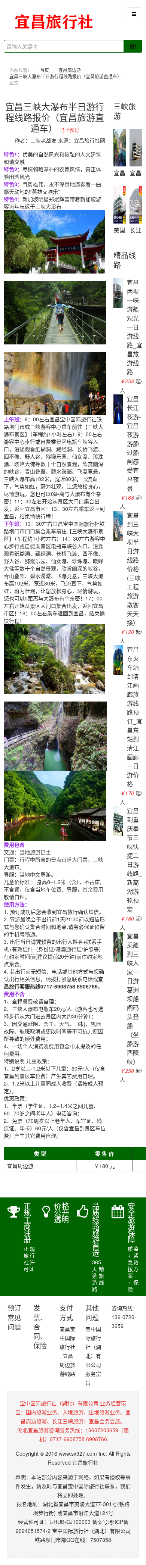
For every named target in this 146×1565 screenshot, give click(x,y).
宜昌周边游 (69, 70)
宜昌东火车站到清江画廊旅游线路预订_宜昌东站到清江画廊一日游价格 (134, 716)
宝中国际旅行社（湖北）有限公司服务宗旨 (93, 1355)
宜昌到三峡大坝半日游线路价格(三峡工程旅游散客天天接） (134, 569)
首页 (44, 70)
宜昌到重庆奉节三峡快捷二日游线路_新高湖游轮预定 (134, 859)
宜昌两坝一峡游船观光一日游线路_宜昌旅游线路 (134, 327)
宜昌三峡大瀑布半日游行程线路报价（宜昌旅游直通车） (65, 76)
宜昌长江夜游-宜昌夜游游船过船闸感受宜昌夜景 (134, 443)
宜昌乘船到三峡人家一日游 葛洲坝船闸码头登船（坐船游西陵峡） (133, 999)
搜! (133, 46)
